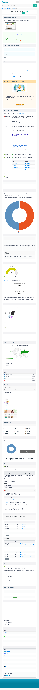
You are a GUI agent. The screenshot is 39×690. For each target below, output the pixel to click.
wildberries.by (7, 638)
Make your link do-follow (19, 35)
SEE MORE (6, 57)
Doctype (7, 387)
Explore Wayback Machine (22, 70)
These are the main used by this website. (15, 425)
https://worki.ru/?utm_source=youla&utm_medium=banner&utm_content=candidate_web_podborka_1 (27, 544)
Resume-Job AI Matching (21, 680)
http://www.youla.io (16, 167)
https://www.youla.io (16, 169)
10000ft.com (7, 661)
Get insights (6, 280)
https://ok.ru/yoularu (23, 554)
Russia (6, 616)
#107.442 (13, 76)
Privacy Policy (23, 684)
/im (22, 528)
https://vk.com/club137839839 (24, 552)
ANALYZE (35, 5)
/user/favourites (24, 530)
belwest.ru (6, 636)
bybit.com (6, 666)
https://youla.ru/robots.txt (16, 173)
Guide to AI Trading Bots (29, 680)
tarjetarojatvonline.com (8, 668)
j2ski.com (6, 653)
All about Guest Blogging (13, 680)
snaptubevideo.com (8, 657)
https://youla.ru (21, 113)
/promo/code (24, 524)
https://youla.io (15, 165)
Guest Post (8, 680)
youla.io (20, 34)
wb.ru (6, 632)
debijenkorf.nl (7, 655)
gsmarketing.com (7, 651)
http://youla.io (15, 163)
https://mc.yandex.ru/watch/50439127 (16, 499)
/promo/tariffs (24, 526)
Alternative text (7, 502)
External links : (7, 538)
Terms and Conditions (17, 684)
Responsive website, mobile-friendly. (11, 389)
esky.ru (6, 634)
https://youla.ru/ (27, 163)
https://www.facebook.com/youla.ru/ (25, 556)
